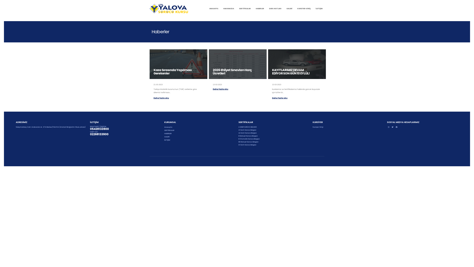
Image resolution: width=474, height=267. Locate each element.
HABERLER (260, 8)
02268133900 (99, 134)
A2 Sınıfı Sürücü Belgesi (247, 133)
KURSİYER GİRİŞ (304, 8)
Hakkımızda (228, 8)
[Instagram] (388, 127)
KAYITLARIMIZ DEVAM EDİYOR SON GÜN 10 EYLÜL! (291, 72)
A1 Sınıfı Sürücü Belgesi (247, 130)
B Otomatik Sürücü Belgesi (249, 139)
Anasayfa (213, 8)
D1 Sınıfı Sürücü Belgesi (247, 145)
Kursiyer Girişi (318, 127)
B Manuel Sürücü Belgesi (248, 136)
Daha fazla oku (161, 98)
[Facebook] (396, 127)
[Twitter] (392, 127)
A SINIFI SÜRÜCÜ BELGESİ (247, 127)
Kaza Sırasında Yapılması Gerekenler (173, 72)
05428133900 (99, 129)
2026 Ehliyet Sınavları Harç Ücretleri (232, 72)
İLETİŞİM (319, 8)
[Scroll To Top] (470, 264)
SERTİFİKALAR (245, 8)
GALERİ (289, 8)
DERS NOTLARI (275, 8)
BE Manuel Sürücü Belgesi (248, 142)
